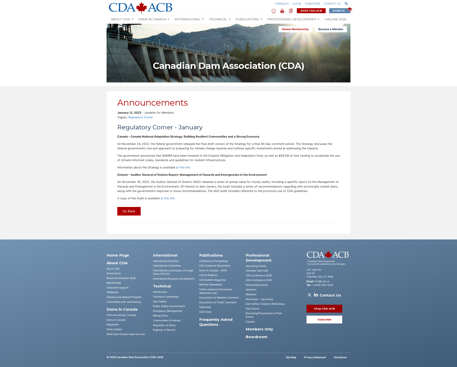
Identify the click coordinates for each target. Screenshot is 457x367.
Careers (250, 321)
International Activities (166, 260)
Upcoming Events (256, 265)
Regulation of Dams (164, 325)
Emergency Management (167, 310)
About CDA (120, 19)
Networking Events (257, 284)
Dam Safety (160, 301)
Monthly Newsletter (210, 284)
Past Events (252, 308)
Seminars (251, 289)
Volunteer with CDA (257, 270)
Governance (114, 273)
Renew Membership (295, 29)
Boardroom (256, 337)
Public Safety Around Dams (169, 306)
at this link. (183, 167)
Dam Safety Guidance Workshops (265, 303)
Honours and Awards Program (124, 296)
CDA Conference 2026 (259, 275)
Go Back (129, 211)
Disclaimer (340, 357)
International (187, 19)
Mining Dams (160, 315)
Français (282, 3)
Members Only (259, 329)
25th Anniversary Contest (121, 315)
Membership (114, 282)
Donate (340, 10)
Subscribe (312, 3)
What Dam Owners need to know (126, 334)
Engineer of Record (164, 329)
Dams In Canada (152, 19)
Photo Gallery (114, 329)
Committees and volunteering (124, 301)
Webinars (251, 294)
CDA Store (205, 311)
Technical (218, 19)
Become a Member (330, 29)
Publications (247, 19)
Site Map (291, 357)
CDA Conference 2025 (259, 280)
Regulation (113, 324)
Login (296, 3)
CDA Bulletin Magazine (212, 279)
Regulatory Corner (140, 117)
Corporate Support (118, 287)
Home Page (118, 255)
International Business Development (174, 278)
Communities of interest (166, 320)
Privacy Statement (315, 357)
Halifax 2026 (335, 19)
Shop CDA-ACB (311, 10)
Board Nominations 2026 (121, 278)
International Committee (167, 265)
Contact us (332, 3)
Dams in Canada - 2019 (213, 270)
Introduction (160, 291)
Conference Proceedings (213, 260)
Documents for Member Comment (219, 297)
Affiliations (113, 292)
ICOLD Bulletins (208, 275)
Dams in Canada (116, 319)
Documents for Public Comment (217, 302)
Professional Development (292, 19)
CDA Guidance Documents (214, 265)
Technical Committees (166, 296)
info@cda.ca (321, 281)
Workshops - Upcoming (259, 299)
